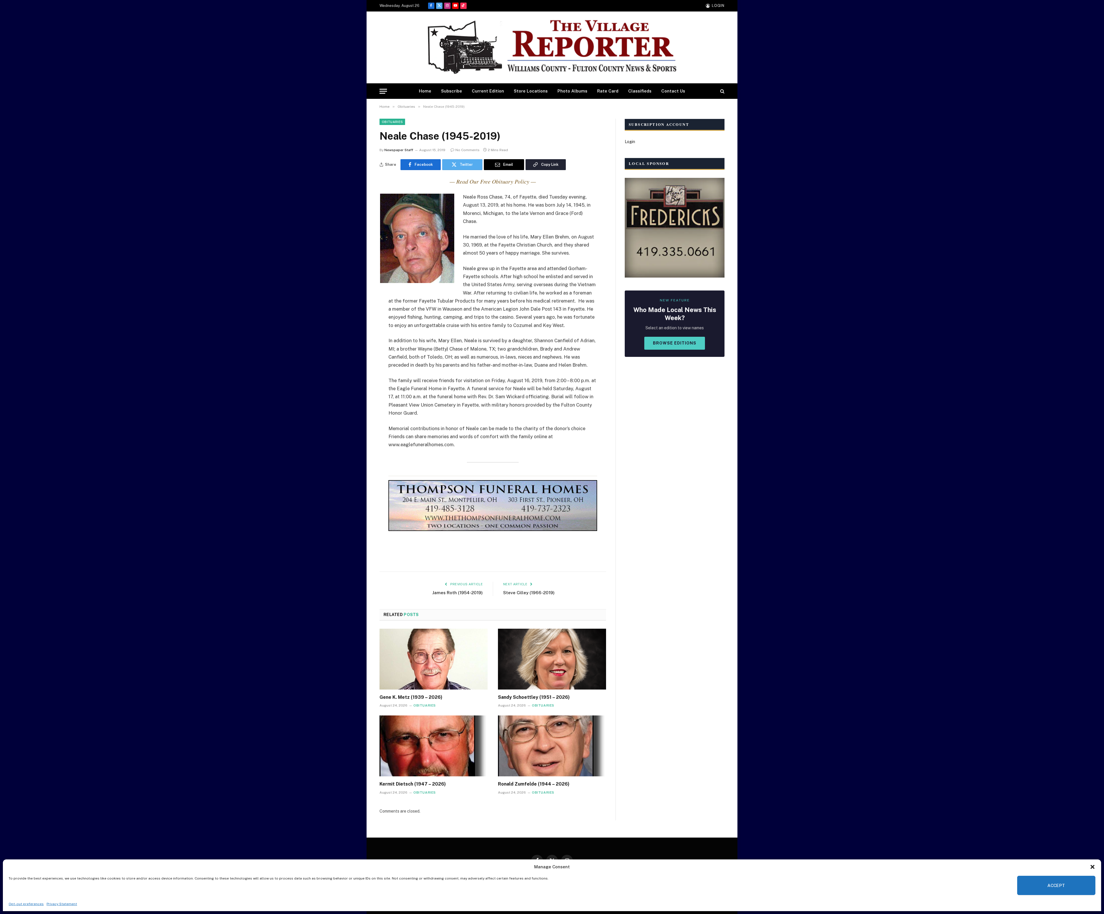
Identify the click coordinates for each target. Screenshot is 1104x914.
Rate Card (607, 90)
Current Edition (488, 90)
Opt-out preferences (26, 904)
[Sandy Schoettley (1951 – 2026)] (552, 659)
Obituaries (392, 122)
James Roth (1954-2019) (457, 592)
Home (425, 90)
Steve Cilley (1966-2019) (529, 592)
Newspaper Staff (398, 150)
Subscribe (451, 90)
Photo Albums (572, 90)
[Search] (721, 91)
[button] (1092, 867)
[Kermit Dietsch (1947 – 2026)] (433, 745)
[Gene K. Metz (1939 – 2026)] (433, 659)
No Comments (467, 150)
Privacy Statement (62, 904)
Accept (1056, 885)
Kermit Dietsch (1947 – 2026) (412, 784)
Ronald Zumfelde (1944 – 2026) (534, 784)
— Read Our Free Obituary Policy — (493, 181)
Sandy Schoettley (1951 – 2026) (534, 697)
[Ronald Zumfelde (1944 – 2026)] (552, 745)
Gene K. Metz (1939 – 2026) (410, 697)
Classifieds (639, 90)
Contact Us (673, 90)
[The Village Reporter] (552, 47)
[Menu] (383, 91)
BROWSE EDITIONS (674, 343)
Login (630, 141)
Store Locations (531, 90)
